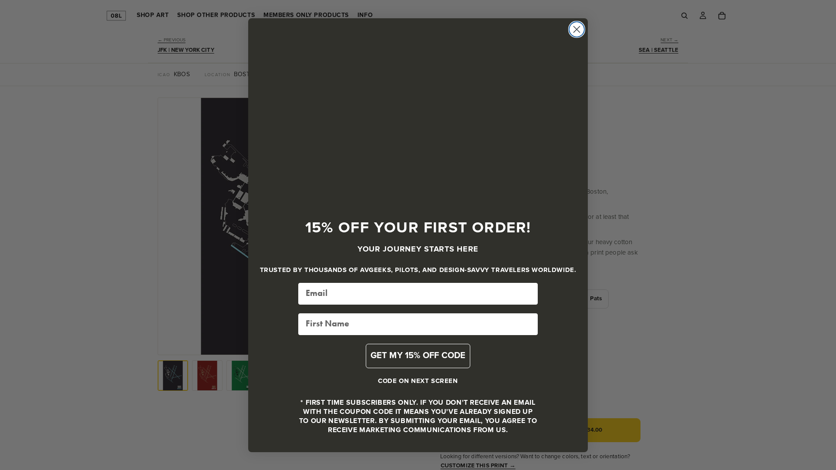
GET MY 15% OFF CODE (418, 355)
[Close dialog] (576, 29)
